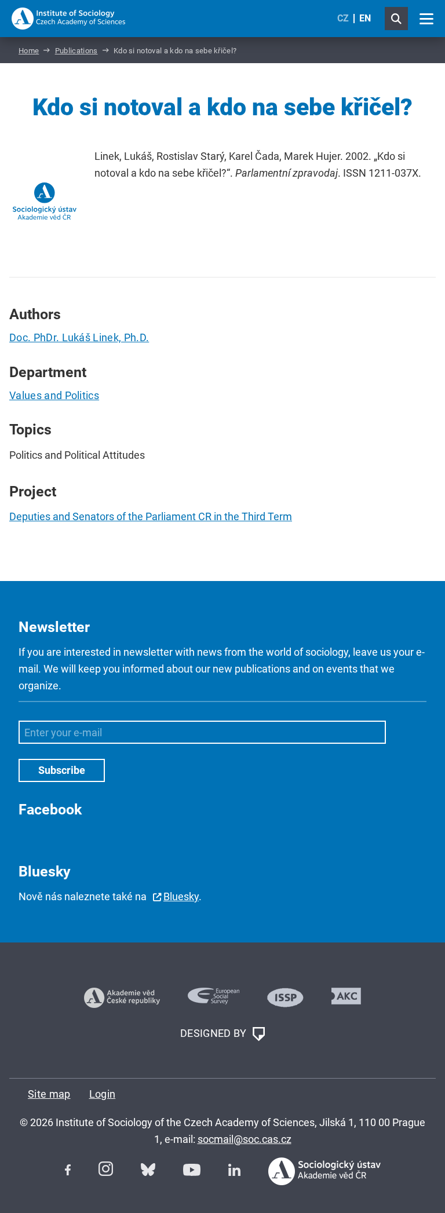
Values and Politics (54, 395)
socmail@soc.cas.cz (244, 1139)
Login (102, 1094)
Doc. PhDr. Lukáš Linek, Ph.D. (79, 337)
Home (29, 50)
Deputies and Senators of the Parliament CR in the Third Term (150, 516)
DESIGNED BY (214, 1033)
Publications (76, 50)
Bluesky (181, 896)
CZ (343, 18)
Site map (49, 1094)
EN (365, 18)
